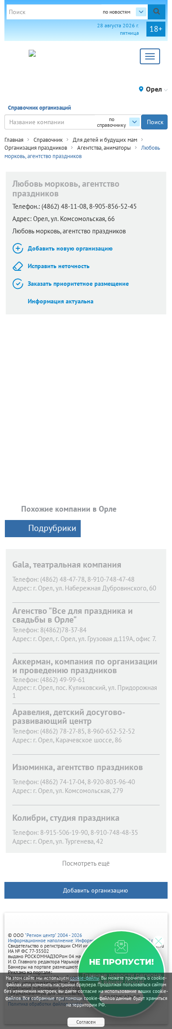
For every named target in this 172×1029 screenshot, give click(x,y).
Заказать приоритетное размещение (78, 284)
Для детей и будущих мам (105, 140)
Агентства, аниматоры (104, 147)
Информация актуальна (60, 301)
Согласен (86, 1022)
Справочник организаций (39, 107)
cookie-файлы (84, 978)
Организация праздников (35, 147)
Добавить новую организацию (70, 248)
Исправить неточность (59, 266)
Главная (13, 140)
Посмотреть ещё (86, 863)
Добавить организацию (95, 890)
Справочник (48, 140)
